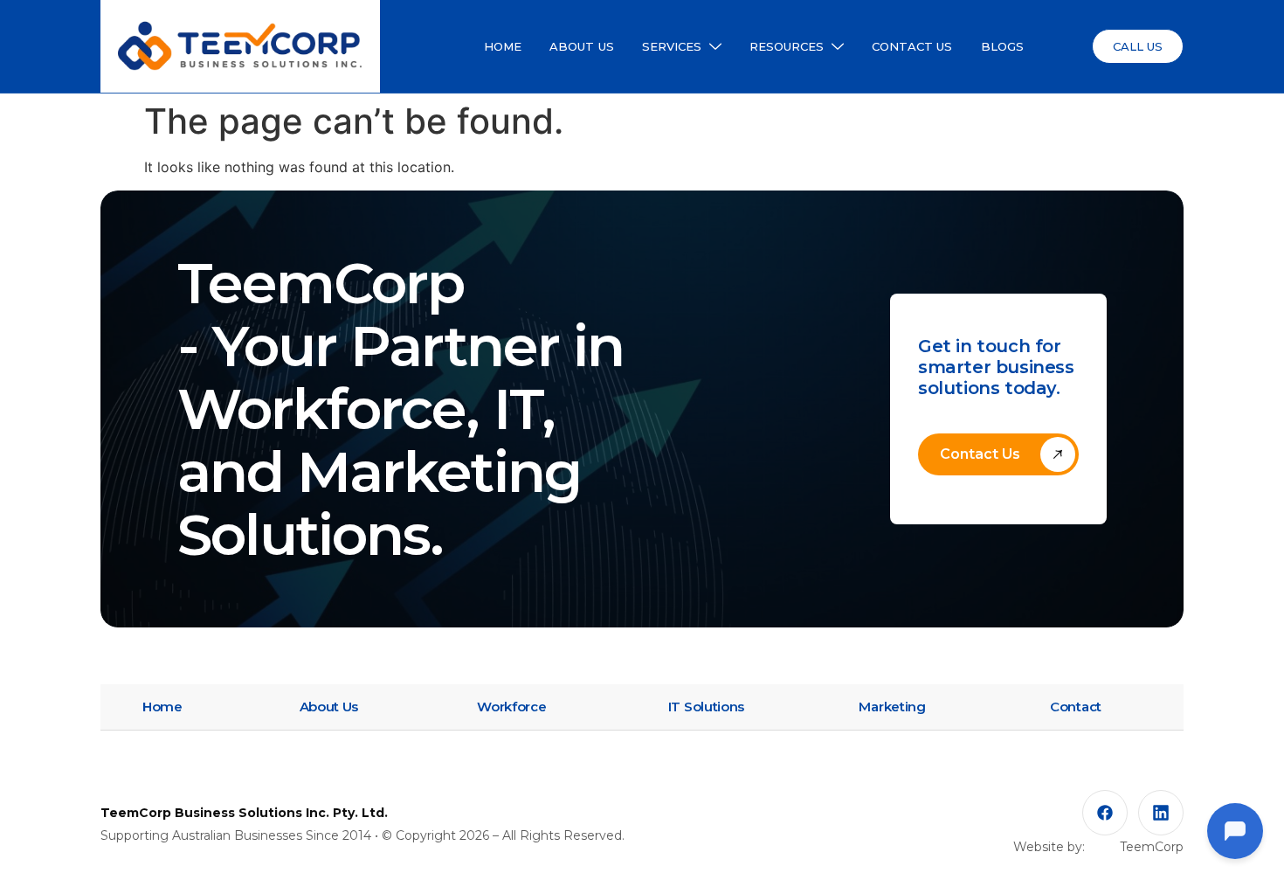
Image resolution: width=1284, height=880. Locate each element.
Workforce (511, 706)
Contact (1075, 706)
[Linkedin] (1161, 812)
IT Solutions (706, 706)
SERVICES (672, 46)
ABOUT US (581, 46)
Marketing (892, 706)
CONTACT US (912, 46)
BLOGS (1003, 46)
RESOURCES (787, 46)
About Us (329, 706)
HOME (502, 46)
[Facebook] (1105, 812)
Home (162, 706)
